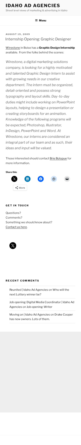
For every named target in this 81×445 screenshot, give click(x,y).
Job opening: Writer (39, 307)
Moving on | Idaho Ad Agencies (29, 314)
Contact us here (16, 227)
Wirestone (13, 47)
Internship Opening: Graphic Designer (38, 39)
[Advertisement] (40, 372)
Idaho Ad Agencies (33, 5)
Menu (42, 20)
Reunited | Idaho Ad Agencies (28, 289)
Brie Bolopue (58, 158)
